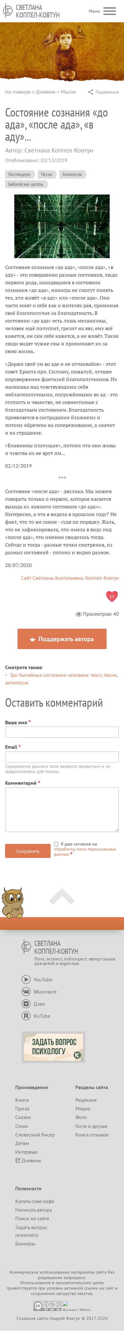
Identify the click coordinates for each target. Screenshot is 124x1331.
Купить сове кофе (34, 1201)
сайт (109, 1288)
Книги (22, 1100)
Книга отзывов (91, 1134)
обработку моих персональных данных (85, 851)
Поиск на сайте (32, 1218)
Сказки (23, 1117)
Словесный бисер (35, 1134)
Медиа (82, 1108)
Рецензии (86, 1100)
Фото (81, 1117)
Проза (22, 1108)
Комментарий (21, 783)
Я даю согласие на (85, 849)
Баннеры (25, 1243)
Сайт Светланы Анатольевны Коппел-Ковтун (70, 578)
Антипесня (72, 174)
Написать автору (33, 1210)
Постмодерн (19, 174)
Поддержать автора (65, 639)
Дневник (46, 91)
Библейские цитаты (25, 184)
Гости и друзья (91, 1126)
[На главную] (8, 11)
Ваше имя (16, 722)
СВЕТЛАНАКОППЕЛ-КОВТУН (38, 11)
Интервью (26, 1152)
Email (11, 747)
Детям (22, 1143)
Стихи (21, 1126)
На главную (18, 91)
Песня (46, 174)
